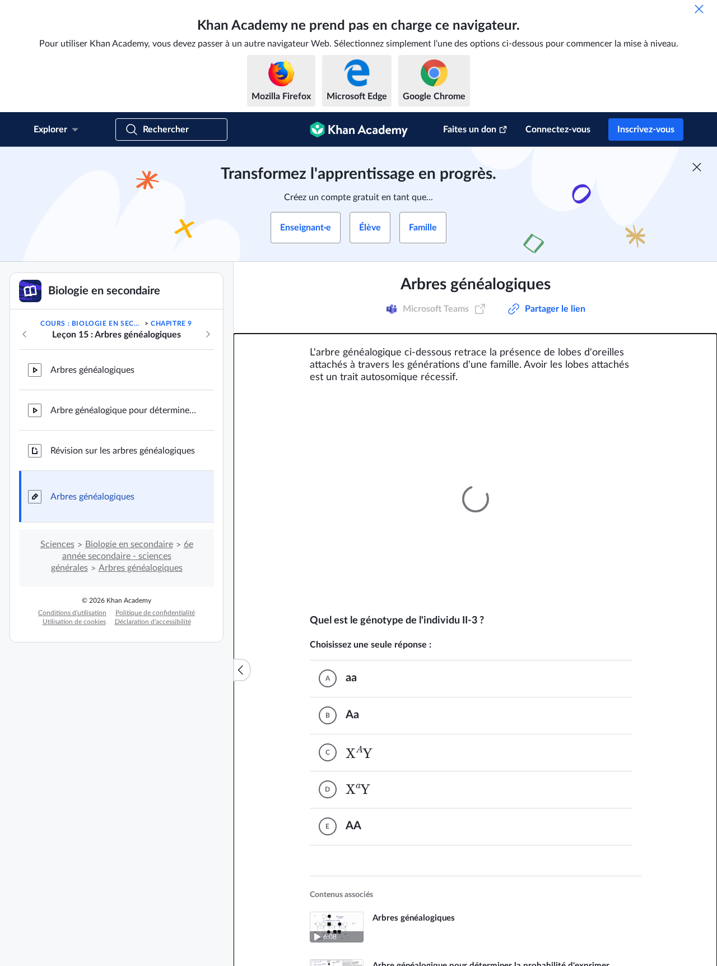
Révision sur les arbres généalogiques (122, 450)
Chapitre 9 (171, 323)
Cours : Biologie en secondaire (91, 323)
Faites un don (469, 129)
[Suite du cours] (208, 334)
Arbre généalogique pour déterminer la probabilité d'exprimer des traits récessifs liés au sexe (123, 410)
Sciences (57, 544)
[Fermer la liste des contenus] (242, 670)
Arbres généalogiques (92, 370)
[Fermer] (699, 9)
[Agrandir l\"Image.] (475, 499)
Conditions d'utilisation (72, 612)
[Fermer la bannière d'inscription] (697, 167)
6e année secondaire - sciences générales (122, 556)
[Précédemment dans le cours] (24, 334)
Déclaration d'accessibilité (153, 621)
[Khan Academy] (359, 129)
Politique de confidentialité (155, 612)
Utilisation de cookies (74, 621)
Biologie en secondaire (129, 544)
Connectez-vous (557, 129)
